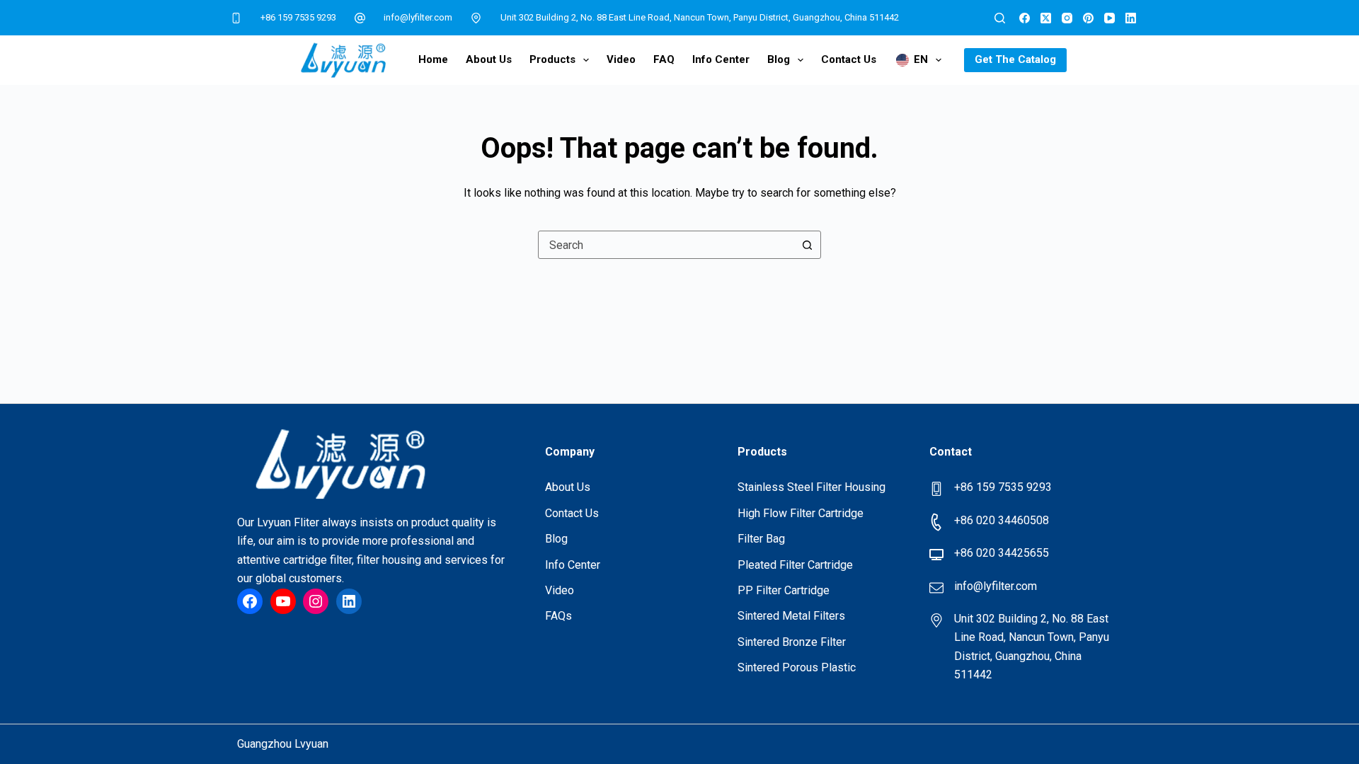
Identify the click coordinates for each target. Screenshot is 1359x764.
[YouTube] (1109, 18)
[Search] (999, 18)
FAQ (664, 59)
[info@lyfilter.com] (360, 17)
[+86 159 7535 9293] (236, 17)
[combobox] (666, 245)
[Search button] (806, 244)
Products (552, 59)
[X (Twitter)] (1045, 18)
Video (621, 59)
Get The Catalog (1015, 59)
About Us (489, 59)
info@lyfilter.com (418, 17)
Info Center (721, 59)
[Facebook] (1024, 18)
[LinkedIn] (1130, 18)
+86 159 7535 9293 (298, 17)
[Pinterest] (1088, 18)
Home (433, 59)
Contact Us (848, 59)
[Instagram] (1067, 18)
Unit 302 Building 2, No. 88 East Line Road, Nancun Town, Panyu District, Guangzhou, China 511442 (699, 17)
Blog (778, 59)
